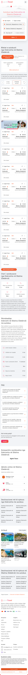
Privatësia (15, 649)
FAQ (2, 640)
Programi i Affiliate (5, 638)
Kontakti (5, 441)
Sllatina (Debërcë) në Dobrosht (19, 57)
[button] (14, 391)
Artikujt (2, 629)
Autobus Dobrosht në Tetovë (7, 511)
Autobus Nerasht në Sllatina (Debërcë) (6, 587)
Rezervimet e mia (17, 620)
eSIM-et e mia (16, 622)
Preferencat (16, 624)
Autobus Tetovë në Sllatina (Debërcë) (6, 582)
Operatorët (3, 622)
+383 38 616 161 (7, 649)
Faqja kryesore (4, 594)
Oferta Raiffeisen (5, 636)
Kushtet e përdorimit (18, 647)
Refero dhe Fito (4, 633)
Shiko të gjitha (22, 530)
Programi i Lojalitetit (5, 631)
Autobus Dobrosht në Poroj (7, 516)
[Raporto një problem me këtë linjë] (22, 88)
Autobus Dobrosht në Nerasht (7, 506)
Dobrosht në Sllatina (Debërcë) (7, 57)
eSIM (2, 620)
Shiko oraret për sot (14, 69)
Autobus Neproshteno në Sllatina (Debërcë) (8, 577)
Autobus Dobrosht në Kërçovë (7, 521)
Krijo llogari (15, 627)
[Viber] (2, 652)
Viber (4, 652)
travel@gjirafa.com (7, 647)
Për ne (2, 624)
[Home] (7, 2)
